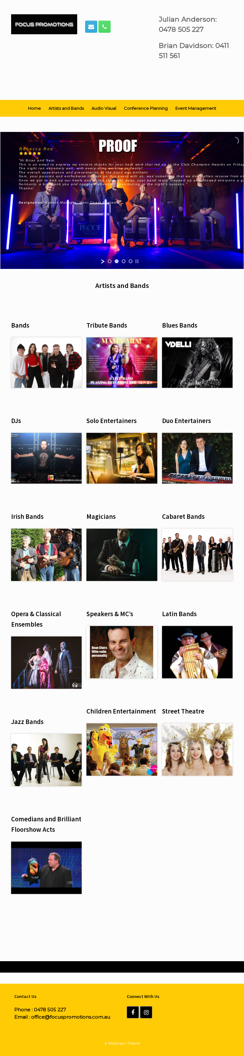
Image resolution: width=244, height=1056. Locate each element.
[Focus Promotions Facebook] (133, 1012)
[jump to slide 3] (123, 261)
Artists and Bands (66, 108)
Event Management (195, 108)
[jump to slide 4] (130, 261)
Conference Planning (146, 108)
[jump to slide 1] (110, 261)
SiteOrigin (117, 1043)
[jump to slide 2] (117, 261)
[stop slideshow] (137, 261)
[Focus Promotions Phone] (104, 27)
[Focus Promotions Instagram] (146, 1012)
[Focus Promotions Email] (91, 27)
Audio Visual (104, 108)
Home (34, 108)
